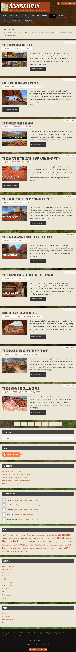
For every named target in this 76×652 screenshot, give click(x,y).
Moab (14, 545)
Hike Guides (6, 588)
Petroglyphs (43, 545)
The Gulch (32, 548)
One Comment (69, 120)
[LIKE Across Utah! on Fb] (66, 3)
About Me (17, 635)
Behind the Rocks (21, 535)
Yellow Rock (20, 551)
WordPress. (45, 644)
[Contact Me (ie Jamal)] (74, 3)
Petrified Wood (34, 545)
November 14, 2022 (17, 127)
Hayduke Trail (10, 541)
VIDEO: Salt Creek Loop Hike (12, 484)
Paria (26, 545)
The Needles (39, 548)
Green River (53, 538)
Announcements (30, 86)
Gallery (4, 579)
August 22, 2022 (16, 240)
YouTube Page (57, 33)
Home (4, 633)
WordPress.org (7, 623)
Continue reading (37, 69)
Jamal (7, 48)
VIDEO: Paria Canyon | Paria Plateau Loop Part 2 (27, 237)
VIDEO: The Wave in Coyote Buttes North (16, 481)
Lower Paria (9, 545)
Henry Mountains (22, 542)
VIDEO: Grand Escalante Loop (17, 45)
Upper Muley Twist (48, 548)
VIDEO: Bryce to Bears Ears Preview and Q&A (25, 350)
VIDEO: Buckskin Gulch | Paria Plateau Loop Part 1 (28, 275)
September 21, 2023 (17, 48)
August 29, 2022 (16, 202)
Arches (7, 535)
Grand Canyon (46, 538)
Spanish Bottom (16, 548)
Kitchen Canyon (54, 542)
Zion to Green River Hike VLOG (17, 123)
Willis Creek (14, 551)
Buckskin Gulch (41, 535)
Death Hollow (27, 538)
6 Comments (70, 80)
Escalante (37, 538)
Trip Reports (6, 595)
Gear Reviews (7, 582)
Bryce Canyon (32, 535)
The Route (12, 633)
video (4, 551)
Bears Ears (14, 535)
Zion (26, 551)
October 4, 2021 (16, 316)
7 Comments (70, 42)
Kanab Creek (46, 542)
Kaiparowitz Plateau (35, 541)
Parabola (37, 644)
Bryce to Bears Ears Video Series (19, 313)
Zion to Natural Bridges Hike (12, 471)
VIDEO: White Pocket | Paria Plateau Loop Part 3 (27, 199)
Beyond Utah (29, 392)
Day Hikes (5, 572)
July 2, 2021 (15, 354)
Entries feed (6, 616)
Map (28, 633)
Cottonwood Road (11, 538)
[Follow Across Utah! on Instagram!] (62, 3)
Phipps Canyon (53, 545)
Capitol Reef (64, 534)
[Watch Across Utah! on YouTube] (58, 3)
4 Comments (70, 385)
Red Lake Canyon (61, 545)
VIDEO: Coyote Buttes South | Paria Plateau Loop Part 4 (31, 158)
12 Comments (70, 310)
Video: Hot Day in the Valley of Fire (20, 388)
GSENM (61, 538)
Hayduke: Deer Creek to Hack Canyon (29, 505)
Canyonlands (51, 535)
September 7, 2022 (17, 162)
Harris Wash (69, 538)
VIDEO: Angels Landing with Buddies (14, 477)
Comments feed (7, 620)
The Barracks (25, 548)
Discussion (6, 576)
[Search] (71, 439)
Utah (67, 548)
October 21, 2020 (17, 392)
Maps (4, 592)
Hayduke (61, 633)
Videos (29, 48)
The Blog (21, 633)
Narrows (20, 544)
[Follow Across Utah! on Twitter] (70, 3)
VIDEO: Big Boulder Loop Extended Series (16, 474)
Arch (3, 535)
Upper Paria (59, 548)
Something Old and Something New (20, 83)
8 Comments (70, 155)
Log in (4, 613)
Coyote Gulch (20, 538)
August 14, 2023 (16, 86)
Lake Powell (62, 542)
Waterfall (8, 551)
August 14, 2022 (16, 278)
